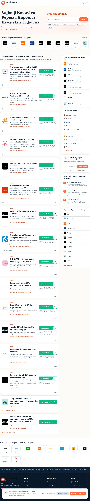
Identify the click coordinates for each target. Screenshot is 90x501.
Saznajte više (20, 495)
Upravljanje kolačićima (48, 493)
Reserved (72, 24)
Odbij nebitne (62, 493)
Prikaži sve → (85, 37)
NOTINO (79, 24)
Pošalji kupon (51, 485)
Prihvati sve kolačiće (77, 493)
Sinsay (65, 24)
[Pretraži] (82, 2)
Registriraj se (82, 166)
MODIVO (50, 27)
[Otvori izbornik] (87, 2)
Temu (49, 24)
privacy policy (81, 170)
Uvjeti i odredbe (74, 482)
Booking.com (57, 24)
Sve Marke (27, 482)
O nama (49, 482)
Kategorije (27, 485)
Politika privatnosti (75, 485)
